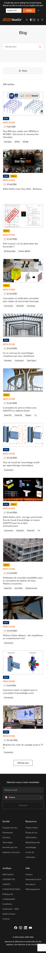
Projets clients (32, 828)
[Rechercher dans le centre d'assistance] (40, 47)
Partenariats (7, 833)
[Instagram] (20, 927)
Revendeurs (30, 884)
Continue (29, 10)
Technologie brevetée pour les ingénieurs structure (11, 847)
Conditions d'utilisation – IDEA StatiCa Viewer (10, 909)
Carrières (6, 838)
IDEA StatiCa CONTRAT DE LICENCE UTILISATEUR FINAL (11, 882)
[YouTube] (30, 927)
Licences (6, 919)
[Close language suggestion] (38, 11)
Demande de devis (33, 879)
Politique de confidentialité (8, 896)
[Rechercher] (26, 19)
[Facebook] (15, 927)
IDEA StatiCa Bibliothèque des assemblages (33, 842)
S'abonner (23, 805)
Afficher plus (23, 763)
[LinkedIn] (25, 927)
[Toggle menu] (42, 19)
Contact (29, 875)
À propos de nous (9, 828)
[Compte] (38, 19)
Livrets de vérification (30, 854)
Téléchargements (33, 889)
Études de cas (31, 833)
